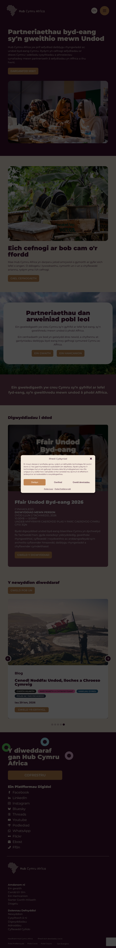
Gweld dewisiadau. (81, 482)
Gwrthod (58, 482)
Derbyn (34, 482)
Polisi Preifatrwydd (63, 489)
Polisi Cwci (48, 489)
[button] (91, 458)
